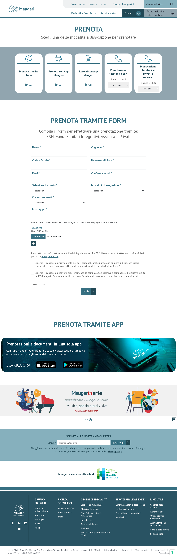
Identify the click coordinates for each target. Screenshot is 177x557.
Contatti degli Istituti (156, 506)
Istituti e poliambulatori (41, 509)
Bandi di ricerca (64, 512)
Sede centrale (156, 533)
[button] (86, 419)
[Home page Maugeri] (21, 8)
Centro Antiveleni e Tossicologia (130, 504)
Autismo (85, 528)
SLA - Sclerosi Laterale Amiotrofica (91, 514)
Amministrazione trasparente (158, 524)
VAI (30, 85)
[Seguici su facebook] (19, 523)
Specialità (39, 515)
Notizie (38, 527)
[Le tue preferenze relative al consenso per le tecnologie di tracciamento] (172, 552)
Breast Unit (86, 520)
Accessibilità (164, 552)
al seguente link (49, 256)
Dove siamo (78, 4)
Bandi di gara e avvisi (159, 529)
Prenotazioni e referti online (155, 13)
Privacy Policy (110, 550)
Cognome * (97, 147)
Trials (60, 516)
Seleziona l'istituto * (44, 185)
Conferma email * (101, 173)
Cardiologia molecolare (91, 504)
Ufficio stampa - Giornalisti (157, 517)
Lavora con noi (97, 4)
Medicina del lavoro (125, 509)
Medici (38, 523)
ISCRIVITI (118, 443)
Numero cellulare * (102, 160)
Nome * (36, 147)
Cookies (125, 550)
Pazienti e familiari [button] (82, 13)
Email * (36, 173)
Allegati (37, 227)
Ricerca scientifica (66, 508)
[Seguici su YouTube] (19, 528)
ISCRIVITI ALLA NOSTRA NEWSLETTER (88, 436)
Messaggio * (39, 209)
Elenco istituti (118, 79)
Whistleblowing (142, 550)
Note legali (160, 550)
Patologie (39, 519)
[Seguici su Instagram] (12, 523)
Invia (86, 291)
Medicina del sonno (90, 509)
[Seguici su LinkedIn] (25, 523)
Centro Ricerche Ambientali (128, 513)
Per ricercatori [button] (109, 13)
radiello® (120, 517)
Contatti (129, 13)
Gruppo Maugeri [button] (122, 4)
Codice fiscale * (41, 160)
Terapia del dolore (89, 524)
